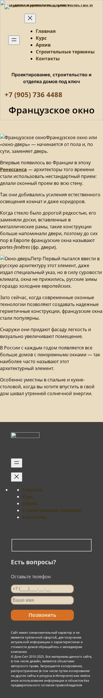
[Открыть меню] (14, 40)
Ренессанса (13, 169)
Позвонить (42, 615)
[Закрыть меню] (30, 18)
